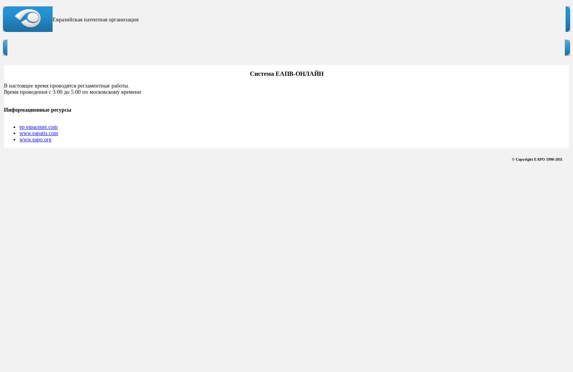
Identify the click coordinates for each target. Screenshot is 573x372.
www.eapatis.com (38, 133)
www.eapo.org (35, 139)
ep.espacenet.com (38, 127)
